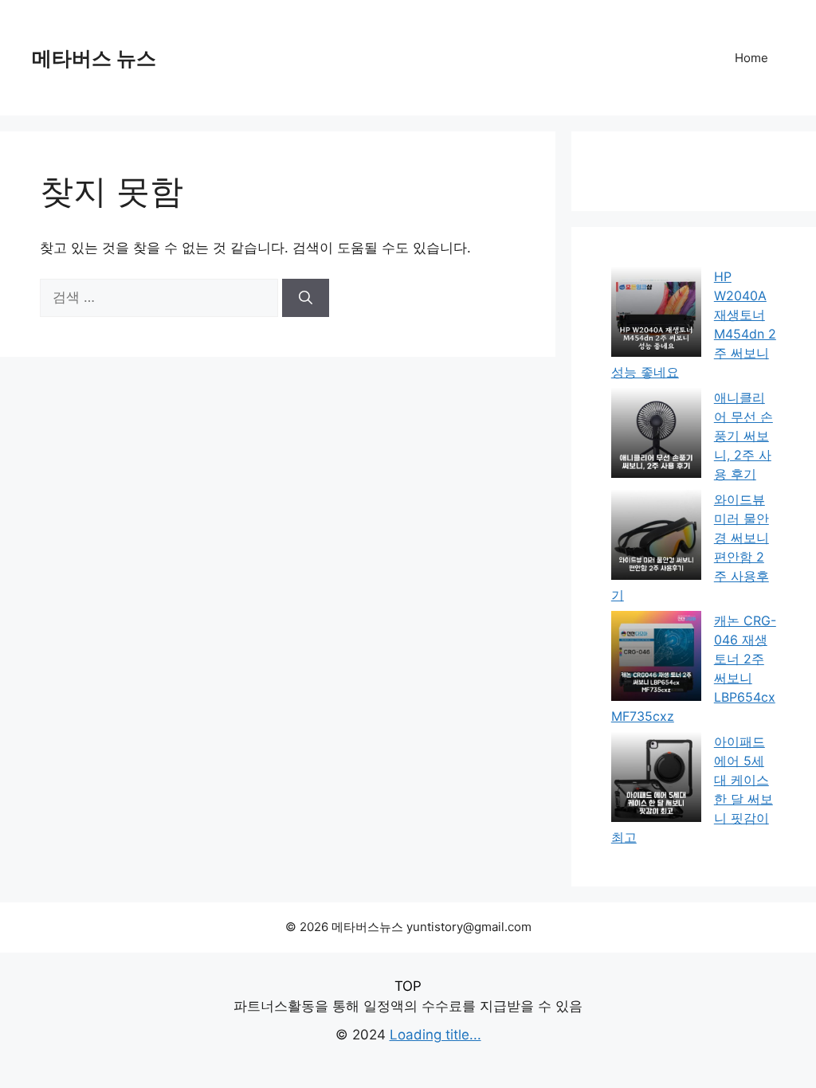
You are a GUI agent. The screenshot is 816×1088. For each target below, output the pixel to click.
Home (751, 57)
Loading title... (435, 1035)
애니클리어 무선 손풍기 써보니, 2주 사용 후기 (743, 435)
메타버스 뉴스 (94, 58)
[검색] (305, 298)
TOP (408, 986)
